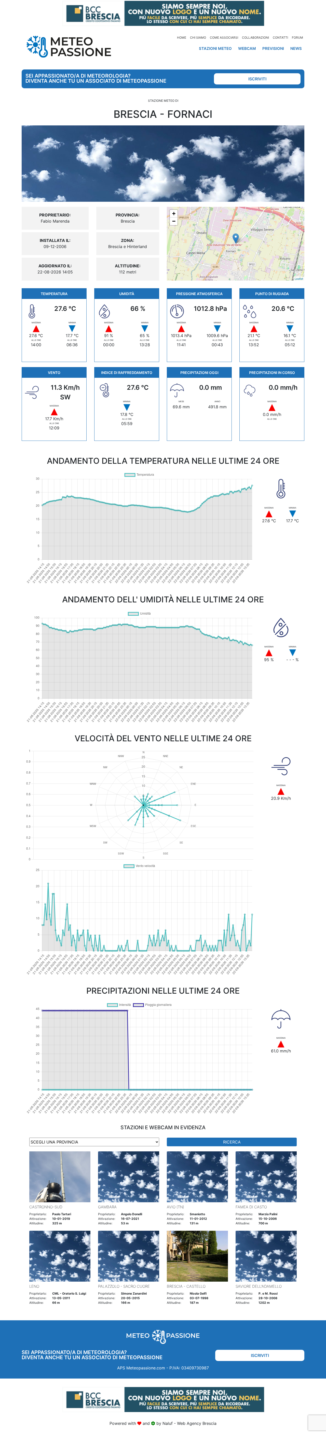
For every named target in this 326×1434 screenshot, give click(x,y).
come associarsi (224, 37)
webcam (247, 48)
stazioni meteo (215, 48)
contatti (280, 37)
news (296, 48)
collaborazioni (255, 37)
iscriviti (257, 78)
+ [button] (173, 213)
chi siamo (198, 37)
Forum (297, 37)
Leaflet (299, 279)
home (181, 37)
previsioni (273, 48)
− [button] (173, 221)
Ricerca (232, 1142)
